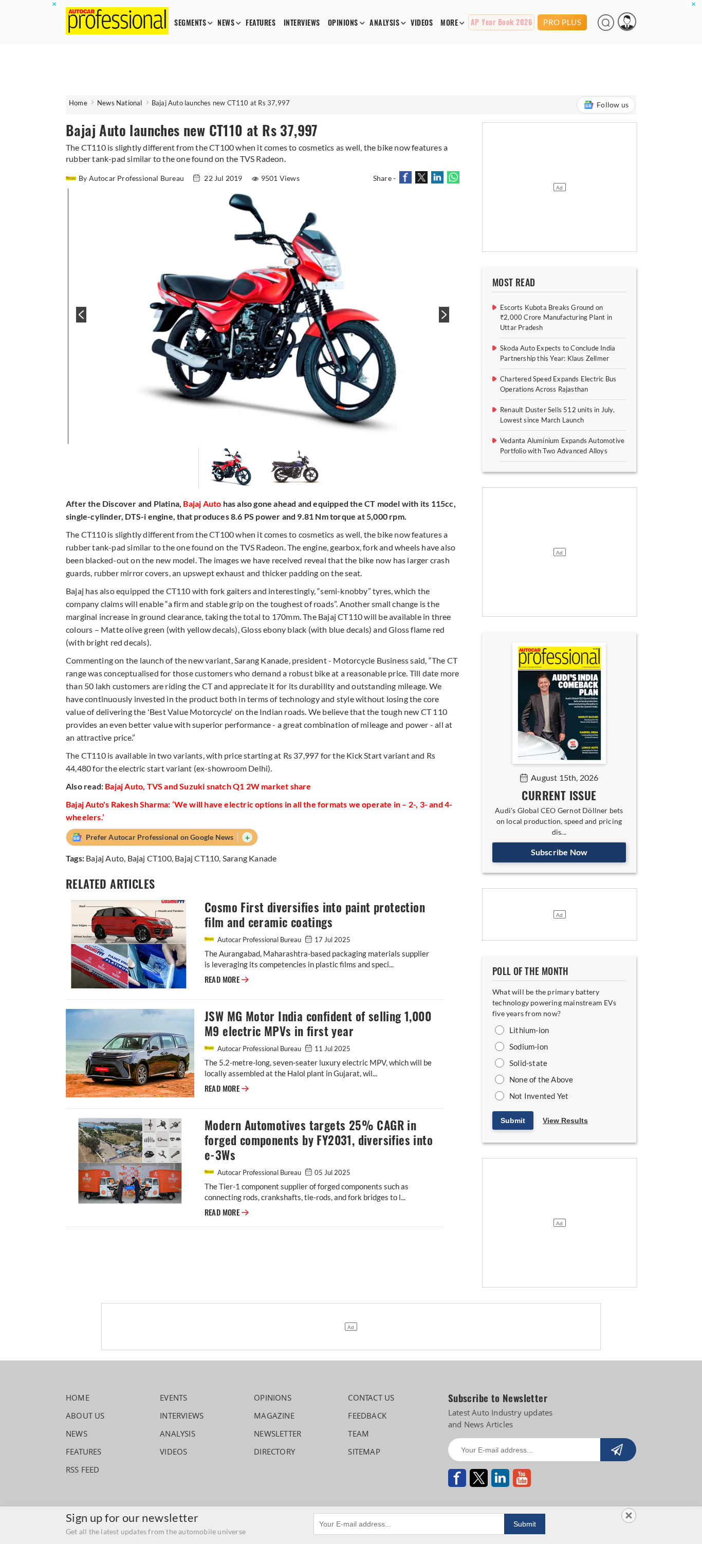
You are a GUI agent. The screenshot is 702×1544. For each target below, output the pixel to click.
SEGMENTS (190, 23)
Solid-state (528, 1063)
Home (78, 103)
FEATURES (260, 23)
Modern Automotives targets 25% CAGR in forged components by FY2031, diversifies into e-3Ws (319, 1140)
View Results (565, 1120)
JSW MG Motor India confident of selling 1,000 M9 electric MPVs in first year (318, 1023)
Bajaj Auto (105, 858)
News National (119, 103)
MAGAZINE (274, 1415)
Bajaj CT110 (197, 858)
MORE (449, 23)
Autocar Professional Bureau (259, 939)
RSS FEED (83, 1469)
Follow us (613, 104)
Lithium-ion (529, 1030)
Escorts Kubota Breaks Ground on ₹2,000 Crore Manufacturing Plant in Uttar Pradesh (556, 317)
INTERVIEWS (302, 23)
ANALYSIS (384, 23)
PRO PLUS (562, 22)
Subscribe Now (559, 852)
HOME (77, 1397)
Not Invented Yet (538, 1095)
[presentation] (80, 320)
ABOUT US (85, 1415)
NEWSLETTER (277, 1433)
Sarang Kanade (250, 858)
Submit (513, 1120)
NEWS (225, 23)
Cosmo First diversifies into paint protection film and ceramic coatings (315, 914)
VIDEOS (422, 23)
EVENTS (173, 1397)
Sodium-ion (528, 1046)
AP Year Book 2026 (501, 22)
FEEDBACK (367, 1415)
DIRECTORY (274, 1451)
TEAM (358, 1433)
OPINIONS (343, 23)
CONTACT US (371, 1397)
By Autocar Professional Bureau (132, 178)
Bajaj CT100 (149, 858)
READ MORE (227, 980)
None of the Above (541, 1079)
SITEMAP (364, 1451)
